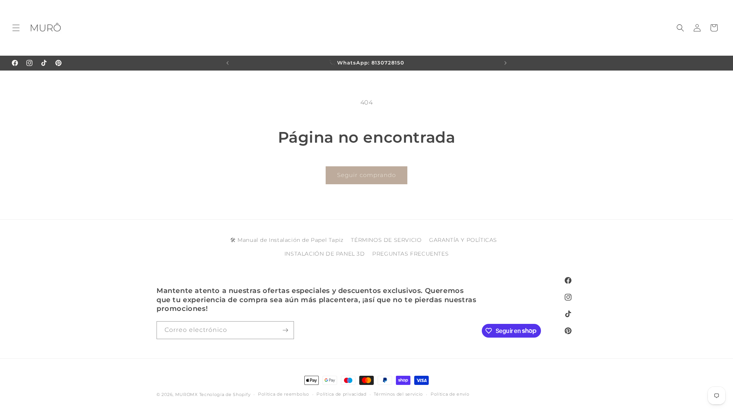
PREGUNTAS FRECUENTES (410, 253)
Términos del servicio (398, 394)
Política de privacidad (341, 394)
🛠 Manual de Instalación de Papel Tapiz (287, 240)
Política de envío (450, 394)
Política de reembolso (283, 394)
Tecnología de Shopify (225, 394)
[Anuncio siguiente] (505, 63)
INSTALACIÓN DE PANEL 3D (324, 253)
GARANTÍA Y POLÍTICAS (463, 240)
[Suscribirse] (285, 330)
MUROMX (186, 394)
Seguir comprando (366, 175)
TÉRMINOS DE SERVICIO (386, 240)
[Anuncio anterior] (227, 63)
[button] (16, 27)
